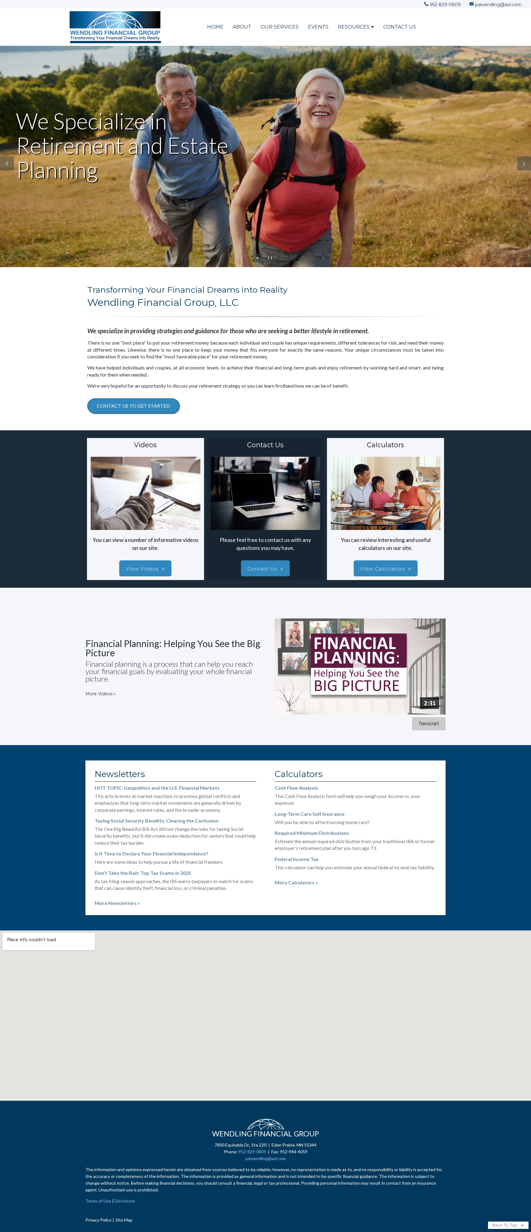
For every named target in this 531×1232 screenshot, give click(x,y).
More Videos (100, 694)
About (242, 27)
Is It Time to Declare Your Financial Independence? (151, 853)
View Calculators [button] (382, 569)
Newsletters (120, 774)
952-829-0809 (252, 1151)
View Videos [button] (142, 569)
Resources (354, 27)
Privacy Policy (98, 1219)
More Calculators (296, 882)
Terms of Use (98, 1200)
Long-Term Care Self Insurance (309, 814)
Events (318, 27)
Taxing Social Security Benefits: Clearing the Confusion (156, 820)
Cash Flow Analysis (296, 788)
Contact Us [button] (262, 569)
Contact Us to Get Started (133, 406)
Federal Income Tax (297, 859)
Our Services (280, 27)
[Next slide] (524, 163)
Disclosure (125, 1200)
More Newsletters (117, 903)
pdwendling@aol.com (265, 1158)
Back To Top (505, 1225)
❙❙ (270, 258)
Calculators (299, 774)
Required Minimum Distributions (312, 833)
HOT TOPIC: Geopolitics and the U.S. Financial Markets (157, 788)
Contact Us (399, 27)
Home (215, 27)
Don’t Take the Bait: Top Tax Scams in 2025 (143, 873)
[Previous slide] (7, 163)
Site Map (124, 1219)
